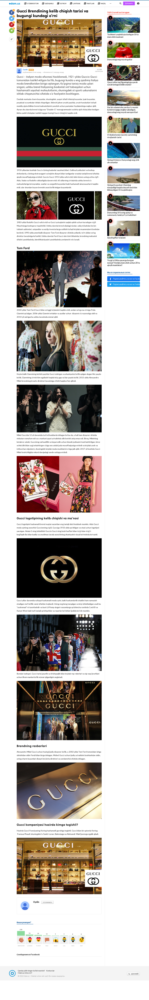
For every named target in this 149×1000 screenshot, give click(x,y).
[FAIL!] (47, 940)
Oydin (25, 69)
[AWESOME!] (21, 940)
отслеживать (47, 902)
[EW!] (81, 940)
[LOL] (64, 940)
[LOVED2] (30, 940)
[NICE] (73, 940)
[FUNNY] (38, 940)
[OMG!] (55, 940)
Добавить (129, 3)
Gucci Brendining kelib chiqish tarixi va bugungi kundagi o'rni (52, 13)
